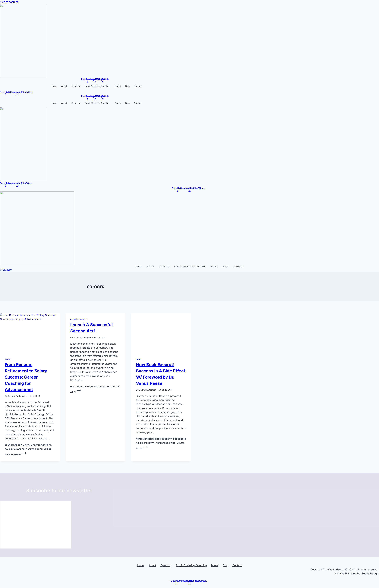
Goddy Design (369, 573)
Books (118, 86)
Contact (138, 86)
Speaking (75, 86)
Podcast (82, 319)
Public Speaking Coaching (97, 86)
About (64, 86)
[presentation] (30, 333)
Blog (127, 86)
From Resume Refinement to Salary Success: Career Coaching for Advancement (26, 377)
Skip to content (9, 1)
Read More (28, 450)
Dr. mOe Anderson (16, 396)
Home (54, 86)
